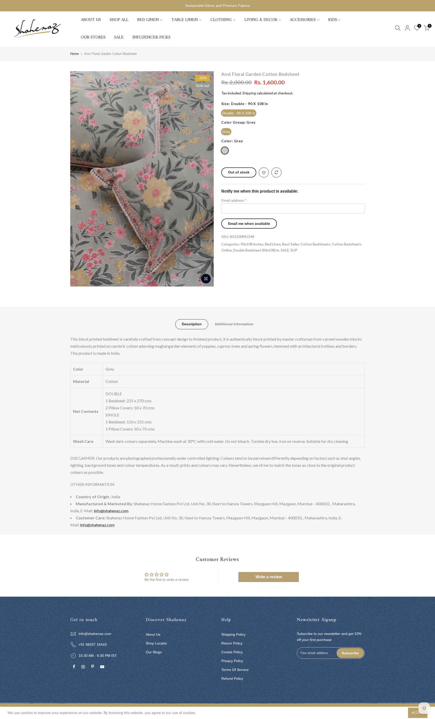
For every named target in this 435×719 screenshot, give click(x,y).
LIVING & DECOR (260, 20)
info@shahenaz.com (111, 510)
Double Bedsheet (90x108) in (256, 250)
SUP (294, 250)
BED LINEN (148, 20)
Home (74, 54)
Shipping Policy (233, 634)
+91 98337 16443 (93, 644)
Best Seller (290, 244)
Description (192, 324)
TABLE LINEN (184, 20)
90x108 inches (252, 244)
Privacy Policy (232, 661)
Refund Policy (232, 678)
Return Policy (231, 643)
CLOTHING (221, 20)
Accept (418, 712)
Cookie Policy (232, 652)
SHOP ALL (119, 20)
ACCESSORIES (303, 20)
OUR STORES (93, 37)
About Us (153, 634)
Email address (233, 200)
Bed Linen (273, 244)
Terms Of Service (235, 670)
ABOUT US (91, 20)
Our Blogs (154, 652)
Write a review (269, 577)
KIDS (332, 20)
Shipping (249, 93)
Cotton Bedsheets (315, 244)
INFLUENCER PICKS (151, 37)
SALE (119, 37)
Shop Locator (156, 643)
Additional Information (234, 324)
